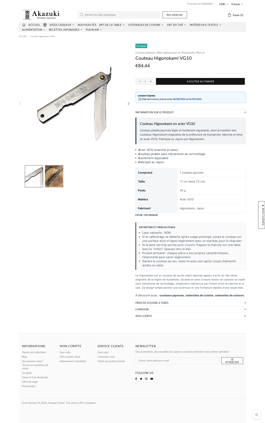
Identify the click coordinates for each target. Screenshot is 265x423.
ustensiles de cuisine (199, 295)
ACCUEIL (23, 36)
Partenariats (28, 386)
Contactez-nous (106, 356)
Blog (24, 356)
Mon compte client (70, 356)
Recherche (175, 14)
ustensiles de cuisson (229, 295)
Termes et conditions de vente (35, 366)
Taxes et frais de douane (35, 377)
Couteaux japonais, (145, 52)
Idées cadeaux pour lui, (168, 52)
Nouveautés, (189, 52)
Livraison (27, 372)
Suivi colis (65, 352)
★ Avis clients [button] (263, 214)
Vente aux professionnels (111, 361)
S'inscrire (192, 3)
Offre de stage (30, 381)
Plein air (200, 52)
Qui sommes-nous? (32, 361)
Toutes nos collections (34, 352)
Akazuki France (41, 15)
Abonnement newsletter (73, 361)
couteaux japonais (171, 295)
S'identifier (207, 3)
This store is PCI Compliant (81, 402)
